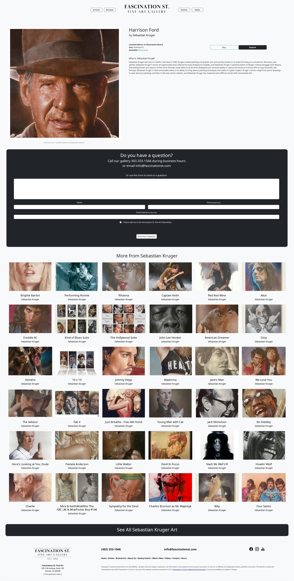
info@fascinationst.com (153, 165)
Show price (143, 50)
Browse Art (121, 558)
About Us (132, 558)
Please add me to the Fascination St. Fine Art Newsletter (147, 222)
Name (79, 202)
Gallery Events (144, 558)
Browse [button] (109, 10)
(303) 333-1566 (111, 549)
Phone (213, 202)
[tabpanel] (206, 67)
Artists (111, 558)
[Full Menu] (147, 9)
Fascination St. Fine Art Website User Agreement (189, 569)
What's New (157, 558)
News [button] (197, 10)
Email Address (146, 212)
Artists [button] (96, 10)
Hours (184, 558)
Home (104, 558)
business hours (174, 161)
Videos (168, 558)
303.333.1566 (141, 161)
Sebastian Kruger (144, 35)
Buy (224, 47)
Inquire (252, 47)
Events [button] (184, 10)
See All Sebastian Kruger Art (147, 529)
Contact (176, 558)
